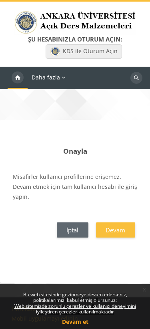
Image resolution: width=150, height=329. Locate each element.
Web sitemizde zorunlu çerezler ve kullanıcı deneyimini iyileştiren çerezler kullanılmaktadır (75, 309)
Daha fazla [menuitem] (46, 77)
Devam (115, 230)
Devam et (75, 321)
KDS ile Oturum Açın (90, 51)
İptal (72, 230)
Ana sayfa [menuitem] (18, 78)
